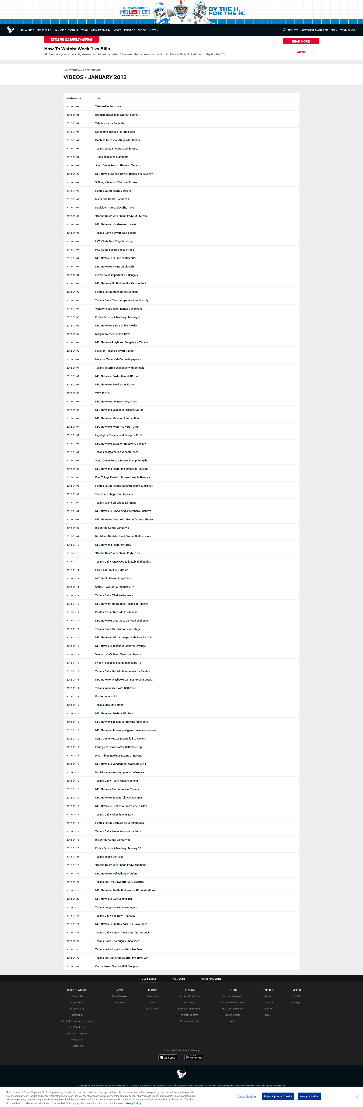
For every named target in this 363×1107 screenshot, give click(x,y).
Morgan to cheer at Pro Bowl (112, 334)
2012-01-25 (73, 882)
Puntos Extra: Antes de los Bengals (116, 291)
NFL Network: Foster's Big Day (114, 713)
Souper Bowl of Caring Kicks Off (114, 586)
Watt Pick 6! (102, 393)
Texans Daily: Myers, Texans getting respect (122, 932)
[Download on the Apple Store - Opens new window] (168, 1057)
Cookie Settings (247, 1096)
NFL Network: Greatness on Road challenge (122, 620)
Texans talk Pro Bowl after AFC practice (119, 881)
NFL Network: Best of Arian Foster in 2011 (121, 806)
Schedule (268, 1002)
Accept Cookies (309, 1096)
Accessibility (77, 1039)
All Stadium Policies (190, 1021)
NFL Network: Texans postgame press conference (125, 730)
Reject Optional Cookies (278, 1096)
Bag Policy (189, 1002)
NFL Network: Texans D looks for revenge (120, 645)
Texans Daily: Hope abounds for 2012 (118, 831)
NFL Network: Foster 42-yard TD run (117, 426)
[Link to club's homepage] (10, 29)
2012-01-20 (73, 848)
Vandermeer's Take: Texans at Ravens (118, 654)
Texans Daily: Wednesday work (114, 595)
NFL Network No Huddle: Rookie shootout (120, 283)
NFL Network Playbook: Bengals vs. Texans (121, 342)
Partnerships (77, 1014)
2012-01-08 (73, 468)
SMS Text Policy (77, 1027)
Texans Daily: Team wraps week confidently (121, 300)
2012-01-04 (73, 241)
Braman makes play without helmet (117, 114)
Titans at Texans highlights (111, 156)
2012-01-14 (73, 679)
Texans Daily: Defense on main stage (118, 629)
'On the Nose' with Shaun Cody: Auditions (120, 865)
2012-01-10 (73, 544)
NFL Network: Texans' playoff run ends (119, 797)
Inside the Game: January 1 (112, 199)
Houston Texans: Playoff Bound (114, 350)
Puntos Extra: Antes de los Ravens (116, 612)
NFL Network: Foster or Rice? (113, 544)
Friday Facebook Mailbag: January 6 (117, 317)
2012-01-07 (73, 359)
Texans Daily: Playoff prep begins (115, 232)
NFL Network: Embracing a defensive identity (123, 510)
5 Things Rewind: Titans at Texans (116, 182)
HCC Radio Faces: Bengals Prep (114, 249)
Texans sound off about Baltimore (116, 502)
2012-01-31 (73, 966)
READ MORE (301, 41)
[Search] (284, 29)
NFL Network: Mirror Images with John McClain (124, 637)
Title (97, 98)
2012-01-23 (73, 865)
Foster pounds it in (106, 696)
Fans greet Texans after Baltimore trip (118, 747)
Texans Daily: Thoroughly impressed (117, 941)
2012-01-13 (73, 654)
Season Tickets (232, 1014)
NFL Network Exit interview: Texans (117, 789)
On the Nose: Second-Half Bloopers (117, 966)
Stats (268, 1014)
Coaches (268, 1008)
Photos (152, 990)
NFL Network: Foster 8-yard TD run (116, 376)
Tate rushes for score (108, 106)
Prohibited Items (189, 1014)
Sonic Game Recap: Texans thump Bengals (121, 460)
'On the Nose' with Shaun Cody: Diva (117, 553)
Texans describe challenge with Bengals (119, 367)
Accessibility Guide (189, 996)
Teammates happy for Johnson (114, 494)
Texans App (77, 1045)
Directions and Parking (189, 1008)
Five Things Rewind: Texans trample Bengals (122, 477)
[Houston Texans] (181, 1074)
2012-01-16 (73, 755)
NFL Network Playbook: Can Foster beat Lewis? (124, 679)
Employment (77, 1002)
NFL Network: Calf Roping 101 (113, 898)
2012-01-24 (73, 873)
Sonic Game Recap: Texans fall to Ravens (120, 738)
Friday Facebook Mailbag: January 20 (118, 848)
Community (153, 996)
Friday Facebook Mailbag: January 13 (118, 662)
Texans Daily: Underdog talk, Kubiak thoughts (123, 561)
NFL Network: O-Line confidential (115, 258)
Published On (74, 98)
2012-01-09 (73, 502)
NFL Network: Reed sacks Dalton (115, 384)
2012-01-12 (73, 603)
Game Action (152, 1008)
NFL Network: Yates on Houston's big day (120, 443)
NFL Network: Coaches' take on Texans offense (124, 519)
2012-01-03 (73, 216)
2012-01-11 (73, 570)
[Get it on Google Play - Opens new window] (194, 1059)
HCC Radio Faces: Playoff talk (113, 578)
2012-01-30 (73, 949)
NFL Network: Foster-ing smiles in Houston (121, 468)
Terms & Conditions (77, 1033)
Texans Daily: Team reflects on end (116, 780)
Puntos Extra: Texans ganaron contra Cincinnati (124, 485)
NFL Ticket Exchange (232, 1008)
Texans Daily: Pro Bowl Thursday (115, 915)
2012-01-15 (73, 696)
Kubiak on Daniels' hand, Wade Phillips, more (123, 536)
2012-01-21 (73, 856)
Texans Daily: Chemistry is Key (114, 814)
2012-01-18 (73, 823)
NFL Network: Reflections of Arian (116, 873)
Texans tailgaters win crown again (116, 907)
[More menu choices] (162, 29)
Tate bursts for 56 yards (109, 123)
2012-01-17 (73, 806)
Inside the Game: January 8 (112, 527)
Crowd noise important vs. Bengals (116, 275)
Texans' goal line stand (109, 704)
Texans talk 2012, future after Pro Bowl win (121, 957)
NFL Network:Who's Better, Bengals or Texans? (124, 173)
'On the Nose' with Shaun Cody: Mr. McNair (121, 216)
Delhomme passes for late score (115, 131)
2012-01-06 (73, 308)
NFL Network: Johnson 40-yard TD (116, 401)
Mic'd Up (296, 996)
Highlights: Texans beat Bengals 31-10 (118, 435)
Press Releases (119, 996)
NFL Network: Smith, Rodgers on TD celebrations (125, 890)
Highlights (297, 1002)
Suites (232, 1021)
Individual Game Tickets (232, 1002)
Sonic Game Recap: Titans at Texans (117, 165)
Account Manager (232, 996)
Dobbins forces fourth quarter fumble (118, 140)
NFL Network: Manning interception (117, 418)
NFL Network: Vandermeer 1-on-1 (115, 224)
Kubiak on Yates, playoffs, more (114, 207)
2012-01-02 (73, 173)
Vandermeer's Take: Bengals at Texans (118, 308)
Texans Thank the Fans (109, 856)
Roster (268, 996)
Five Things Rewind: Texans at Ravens (118, 755)
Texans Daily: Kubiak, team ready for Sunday (122, 671)
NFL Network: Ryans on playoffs (114, 266)
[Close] (301, 51)
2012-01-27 (73, 924)
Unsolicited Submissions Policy (77, 1021)
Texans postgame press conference (116, 148)
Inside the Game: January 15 (112, 839)
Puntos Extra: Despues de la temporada (119, 822)
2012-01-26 (73, 890)
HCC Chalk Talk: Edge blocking (114, 241)
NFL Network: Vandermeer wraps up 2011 (120, 763)
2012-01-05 (73, 283)
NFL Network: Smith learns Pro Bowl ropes (121, 924)
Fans (152, 1002)
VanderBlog (120, 1002)
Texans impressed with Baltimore (115, 688)
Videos (297, 990)
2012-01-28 (73, 941)
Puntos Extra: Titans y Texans (113, 190)
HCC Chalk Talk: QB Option (111, 569)
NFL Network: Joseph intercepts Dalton (119, 409)
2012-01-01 (73, 106)
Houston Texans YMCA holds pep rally (118, 359)
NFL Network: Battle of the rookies (116, 325)
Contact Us (77, 996)
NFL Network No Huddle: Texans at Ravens (121, 603)
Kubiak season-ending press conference (119, 772)
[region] (181, 1097)
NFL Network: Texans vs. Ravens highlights (121, 721)
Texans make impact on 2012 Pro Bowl (119, 949)
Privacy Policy (77, 1008)
